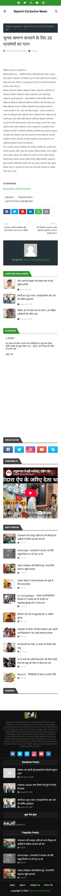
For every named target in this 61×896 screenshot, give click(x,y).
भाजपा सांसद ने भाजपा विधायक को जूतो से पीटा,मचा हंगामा (35, 582)
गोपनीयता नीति (48, 885)
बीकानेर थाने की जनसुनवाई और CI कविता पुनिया (35, 616)
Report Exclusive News (30, 11)
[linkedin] (48, 753)
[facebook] (19, 3)
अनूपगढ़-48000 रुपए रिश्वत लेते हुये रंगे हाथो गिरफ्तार (36, 786)
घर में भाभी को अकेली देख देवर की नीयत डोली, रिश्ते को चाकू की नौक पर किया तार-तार (37, 661)
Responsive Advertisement (17, 189)
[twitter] (25, 3)
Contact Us (35, 885)
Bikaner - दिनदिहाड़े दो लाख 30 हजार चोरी (36, 674)
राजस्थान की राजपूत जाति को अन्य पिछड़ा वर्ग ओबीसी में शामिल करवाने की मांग (36, 537)
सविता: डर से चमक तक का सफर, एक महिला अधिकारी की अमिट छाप (36, 312)
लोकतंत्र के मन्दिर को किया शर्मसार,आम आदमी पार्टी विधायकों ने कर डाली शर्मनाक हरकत (37, 631)
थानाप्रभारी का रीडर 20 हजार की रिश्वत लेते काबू (36, 646)
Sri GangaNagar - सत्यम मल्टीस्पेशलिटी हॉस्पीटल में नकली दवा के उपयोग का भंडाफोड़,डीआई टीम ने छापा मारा (35, 599)
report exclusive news (16, 51)
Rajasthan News (25, 197)
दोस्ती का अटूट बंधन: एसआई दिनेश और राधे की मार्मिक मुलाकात (36, 297)
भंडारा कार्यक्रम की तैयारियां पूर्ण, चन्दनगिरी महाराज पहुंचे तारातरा (35, 567)
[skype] (42, 3)
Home (12, 885)
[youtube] (37, 3)
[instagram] (31, 3)
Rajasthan (17, 26)
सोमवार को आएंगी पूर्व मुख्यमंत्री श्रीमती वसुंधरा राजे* (37, 771)
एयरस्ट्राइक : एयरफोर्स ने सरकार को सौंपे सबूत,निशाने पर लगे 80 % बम (35, 552)
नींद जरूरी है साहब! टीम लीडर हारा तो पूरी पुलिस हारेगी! (35, 282)
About (22, 885)
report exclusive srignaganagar (19, 201)
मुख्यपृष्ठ (8, 26)
